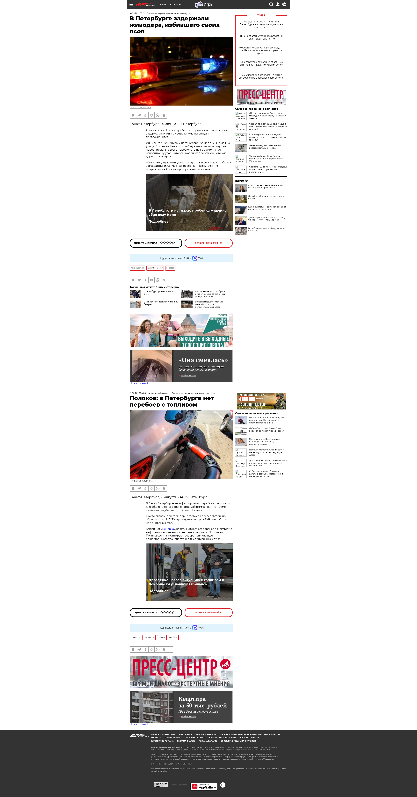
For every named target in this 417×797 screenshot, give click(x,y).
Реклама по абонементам (222, 738)
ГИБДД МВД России (140, 107)
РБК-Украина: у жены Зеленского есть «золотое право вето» (265, 186)
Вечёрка (168, 528)
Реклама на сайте (195, 738)
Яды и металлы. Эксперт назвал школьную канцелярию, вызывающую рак (265, 441)
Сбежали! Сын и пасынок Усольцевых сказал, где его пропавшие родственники (268, 169)
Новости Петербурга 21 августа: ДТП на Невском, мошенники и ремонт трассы (261, 50)
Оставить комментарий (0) (208, 243)
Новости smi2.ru (140, 383)
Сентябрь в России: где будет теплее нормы (267, 197)
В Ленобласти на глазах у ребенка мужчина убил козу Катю (188, 212)
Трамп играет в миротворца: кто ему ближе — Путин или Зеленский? (266, 218)
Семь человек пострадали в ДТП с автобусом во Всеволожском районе (261, 76)
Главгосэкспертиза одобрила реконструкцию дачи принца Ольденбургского (210, 294)
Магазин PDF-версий (205, 734)
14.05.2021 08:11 (137, 13)
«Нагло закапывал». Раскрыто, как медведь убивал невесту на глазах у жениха (267, 116)
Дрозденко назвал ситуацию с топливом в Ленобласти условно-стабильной (186, 582)
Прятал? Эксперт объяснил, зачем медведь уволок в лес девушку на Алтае (266, 452)
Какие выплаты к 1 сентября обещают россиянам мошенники (267, 208)
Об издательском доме (163, 734)
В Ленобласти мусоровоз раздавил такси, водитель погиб (261, 37)
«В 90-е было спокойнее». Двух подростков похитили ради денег (266, 429)
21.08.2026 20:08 (138, 393)
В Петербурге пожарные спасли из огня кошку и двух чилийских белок (261, 63)
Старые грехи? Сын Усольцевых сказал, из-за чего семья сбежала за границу (267, 137)
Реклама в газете (174, 738)
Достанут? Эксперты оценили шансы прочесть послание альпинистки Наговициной (268, 463)
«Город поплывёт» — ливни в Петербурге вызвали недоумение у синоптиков (261, 24)
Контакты (156, 738)
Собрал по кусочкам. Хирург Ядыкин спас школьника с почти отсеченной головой (268, 126)
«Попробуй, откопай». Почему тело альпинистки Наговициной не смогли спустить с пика (267, 420)
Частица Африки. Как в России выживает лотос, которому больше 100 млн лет (267, 158)
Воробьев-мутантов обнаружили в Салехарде (266, 229)
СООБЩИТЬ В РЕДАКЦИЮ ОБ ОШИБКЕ (238, 741)
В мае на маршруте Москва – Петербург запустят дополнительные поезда (209, 304)
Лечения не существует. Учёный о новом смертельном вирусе (266, 146)
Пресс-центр (185, 734)
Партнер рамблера (179, 785)
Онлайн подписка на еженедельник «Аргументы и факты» (250, 734)
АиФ (153, 481)
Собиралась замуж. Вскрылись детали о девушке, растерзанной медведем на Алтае (266, 474)
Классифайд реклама (162, 741)
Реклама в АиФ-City (249, 738)
